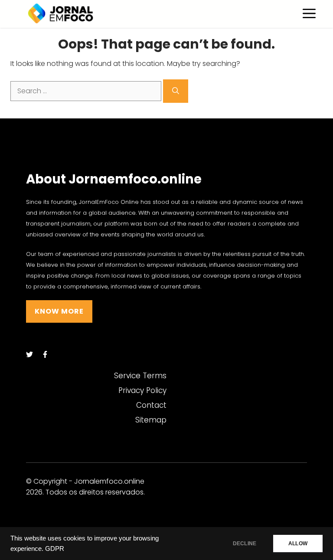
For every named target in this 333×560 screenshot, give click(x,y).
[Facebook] (45, 354)
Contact (151, 405)
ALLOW (297, 543)
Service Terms (140, 375)
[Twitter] (29, 354)
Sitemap (150, 420)
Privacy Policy (142, 390)
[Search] (175, 91)
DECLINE (244, 543)
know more (59, 311)
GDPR (54, 548)
